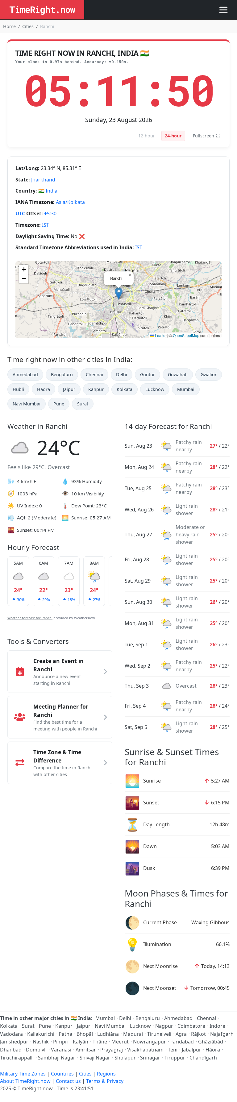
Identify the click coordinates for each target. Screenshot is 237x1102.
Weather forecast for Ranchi (29, 618)
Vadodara (11, 1034)
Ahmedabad (25, 374)
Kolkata (124, 389)
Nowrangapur (149, 1041)
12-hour (146, 136)
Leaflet (160, 335)
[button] (119, 293)
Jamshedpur (14, 1041)
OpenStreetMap (186, 335)
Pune (58, 404)
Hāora (43, 389)
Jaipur (69, 389)
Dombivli (36, 1049)
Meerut (120, 1041)
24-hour (173, 136)
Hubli (18, 389)
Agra (181, 1034)
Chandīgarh (203, 1057)
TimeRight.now (42, 9)
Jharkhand (43, 179)
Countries (62, 1073)
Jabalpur (191, 1049)
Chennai (94, 374)
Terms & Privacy (104, 1081)
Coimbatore (191, 1026)
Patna (65, 1034)
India (51, 190)
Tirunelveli (159, 1034)
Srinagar (150, 1057)
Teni (172, 1049)
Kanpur (96, 389)
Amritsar (86, 1049)
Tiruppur (174, 1057)
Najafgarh (222, 1034)
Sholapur (125, 1057)
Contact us (68, 1081)
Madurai (133, 1034)
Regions (106, 1073)
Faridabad (182, 1041)
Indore (217, 1026)
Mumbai (185, 389)
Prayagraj (111, 1049)
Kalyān (80, 1041)
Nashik (41, 1041)
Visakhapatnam (145, 1049)
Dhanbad (11, 1049)
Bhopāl (85, 1034)
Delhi (121, 374)
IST (45, 225)
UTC (20, 213)
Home (9, 26)
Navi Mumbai (26, 404)
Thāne (100, 1041)
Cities (28, 26)
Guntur (147, 374)
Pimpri (61, 1041)
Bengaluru (62, 374)
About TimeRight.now (25, 1081)
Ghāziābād (210, 1041)
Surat (82, 404)
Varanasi (61, 1049)
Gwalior (209, 374)
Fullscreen (206, 135)
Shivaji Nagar (95, 1057)
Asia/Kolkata (70, 202)
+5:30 (50, 213)
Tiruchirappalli (17, 1057)
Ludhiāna (108, 1034)
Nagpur (164, 1026)
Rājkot (198, 1034)
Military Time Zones (23, 1073)
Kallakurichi (40, 1034)
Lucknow (154, 389)
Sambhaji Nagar (56, 1057)
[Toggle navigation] (223, 9)
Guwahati (178, 374)
